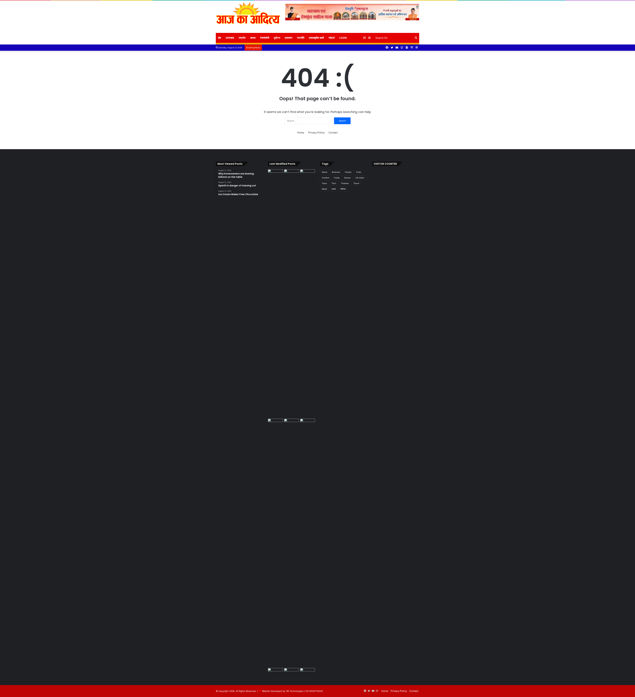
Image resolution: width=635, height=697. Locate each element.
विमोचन (343, 189)
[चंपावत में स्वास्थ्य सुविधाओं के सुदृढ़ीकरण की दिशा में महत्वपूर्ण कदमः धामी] (291, 423)
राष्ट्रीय (242, 37)
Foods (336, 177)
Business (336, 172)
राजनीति (300, 37)
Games (347, 177)
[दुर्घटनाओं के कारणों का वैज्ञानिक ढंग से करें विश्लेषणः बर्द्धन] (307, 423)
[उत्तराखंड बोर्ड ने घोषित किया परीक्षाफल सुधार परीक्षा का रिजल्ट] (291, 672)
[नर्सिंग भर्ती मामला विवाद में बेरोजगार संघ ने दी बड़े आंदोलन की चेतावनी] (307, 293)
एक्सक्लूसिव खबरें (316, 37)
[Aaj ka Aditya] (248, 16)
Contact (333, 132)
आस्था (252, 37)
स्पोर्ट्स (332, 37)
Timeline (345, 183)
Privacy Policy (316, 132)
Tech (334, 183)
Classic (348, 172)
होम (219, 37)
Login (343, 37)
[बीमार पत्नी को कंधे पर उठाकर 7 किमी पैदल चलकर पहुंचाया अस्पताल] (275, 672)
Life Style (359, 177)
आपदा (334, 189)
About (324, 172)
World (324, 189)
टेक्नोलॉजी (264, 37)
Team (324, 183)
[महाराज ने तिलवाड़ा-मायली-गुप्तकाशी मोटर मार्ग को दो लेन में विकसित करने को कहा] (291, 173)
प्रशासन (288, 37)
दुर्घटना (277, 37)
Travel (356, 183)
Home (300, 132)
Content (325, 177)
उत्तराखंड (230, 37)
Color (358, 172)
